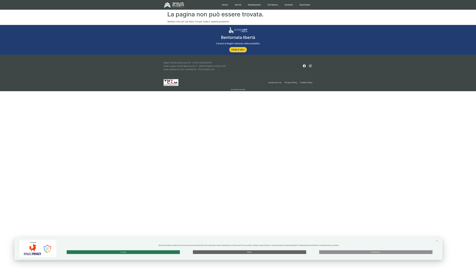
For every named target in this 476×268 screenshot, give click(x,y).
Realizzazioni (254, 5)
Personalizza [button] (375, 252)
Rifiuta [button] (249, 252)
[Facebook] (304, 66)
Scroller (242, 89)
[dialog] (228, 248)
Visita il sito (238, 49)
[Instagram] (310, 66)
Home (225, 5)
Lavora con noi (275, 82)
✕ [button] (437, 241)
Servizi (238, 5)
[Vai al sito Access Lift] (238, 30)
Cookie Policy (306, 82)
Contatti (288, 5)
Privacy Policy (290, 82)
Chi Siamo (273, 5)
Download (305, 5)
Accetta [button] (123, 252)
